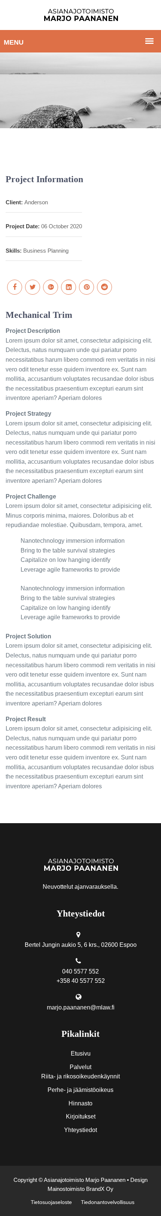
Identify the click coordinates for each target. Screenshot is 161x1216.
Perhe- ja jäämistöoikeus (80, 1090)
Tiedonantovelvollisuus (107, 1202)
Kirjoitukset (80, 1116)
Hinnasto (80, 1103)
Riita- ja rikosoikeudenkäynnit (80, 1076)
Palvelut (80, 1067)
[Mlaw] (81, 14)
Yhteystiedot (80, 1130)
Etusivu (81, 1053)
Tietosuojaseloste (51, 1202)
